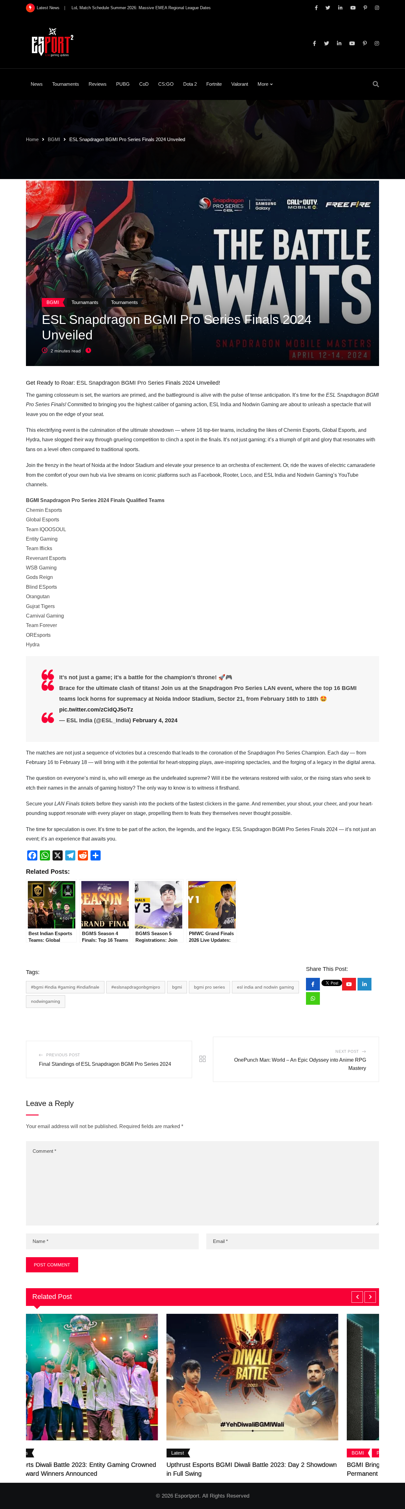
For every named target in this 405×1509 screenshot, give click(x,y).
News (37, 84)
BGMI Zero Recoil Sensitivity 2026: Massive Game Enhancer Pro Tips (136, 7)
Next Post (347, 1051)
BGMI (54, 139)
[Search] (376, 84)
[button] (357, 1297)
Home (32, 139)
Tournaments (65, 84)
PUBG (123, 84)
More (263, 84)
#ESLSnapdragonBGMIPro (135, 987)
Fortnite (214, 84)
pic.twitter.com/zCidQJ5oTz (96, 709)
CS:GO (166, 84)
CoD (144, 84)
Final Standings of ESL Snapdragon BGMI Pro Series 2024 (105, 1064)
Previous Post (63, 1055)
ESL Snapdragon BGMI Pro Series (120, 383)
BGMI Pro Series (209, 987)
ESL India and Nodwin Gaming (265, 987)
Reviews (98, 84)
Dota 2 (190, 84)
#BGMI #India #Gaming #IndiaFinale (65, 987)
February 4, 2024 (155, 720)
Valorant (239, 84)
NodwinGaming (45, 1001)
